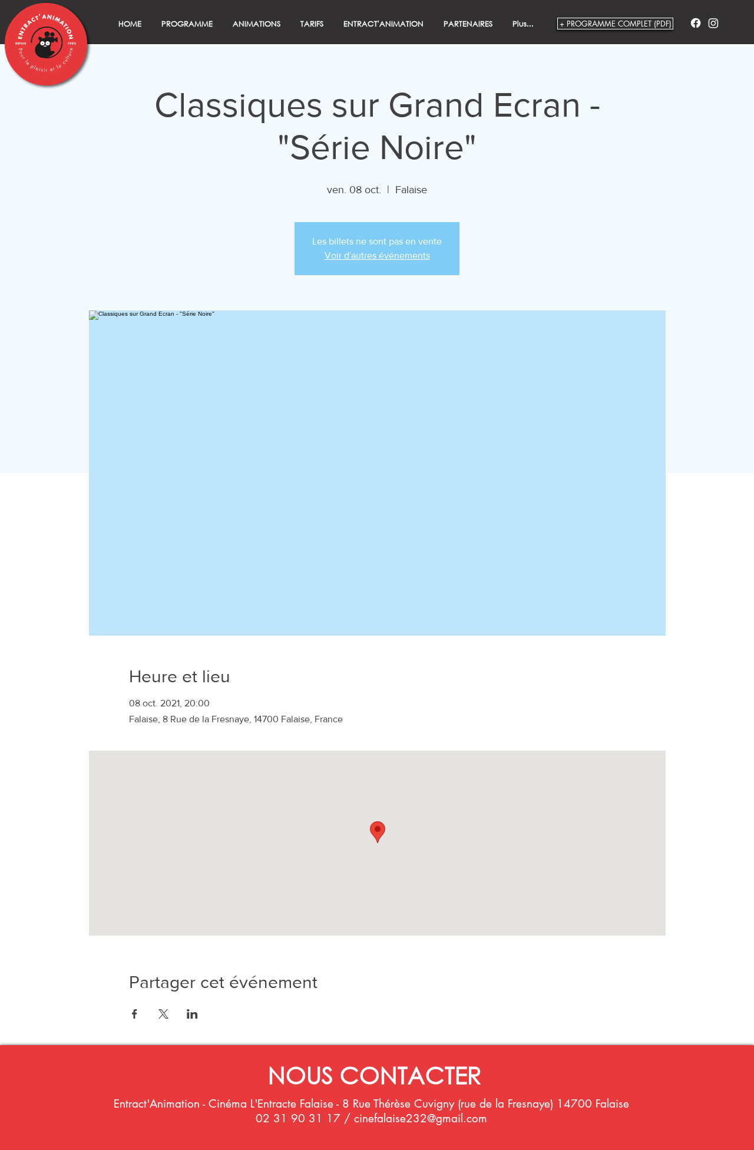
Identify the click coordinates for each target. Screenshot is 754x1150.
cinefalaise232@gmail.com (420, 1118)
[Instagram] (713, 22)
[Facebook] (695, 22)
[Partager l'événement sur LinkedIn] (192, 1014)
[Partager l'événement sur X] (163, 1014)
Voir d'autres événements (377, 255)
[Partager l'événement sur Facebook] (134, 1014)
